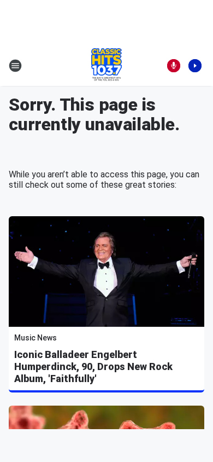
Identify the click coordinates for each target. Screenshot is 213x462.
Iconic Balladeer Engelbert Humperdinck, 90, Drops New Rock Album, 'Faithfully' (93, 366)
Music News (35, 337)
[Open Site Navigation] (15, 65)
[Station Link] (106, 65)
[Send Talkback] (173, 65)
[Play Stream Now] (195, 65)
